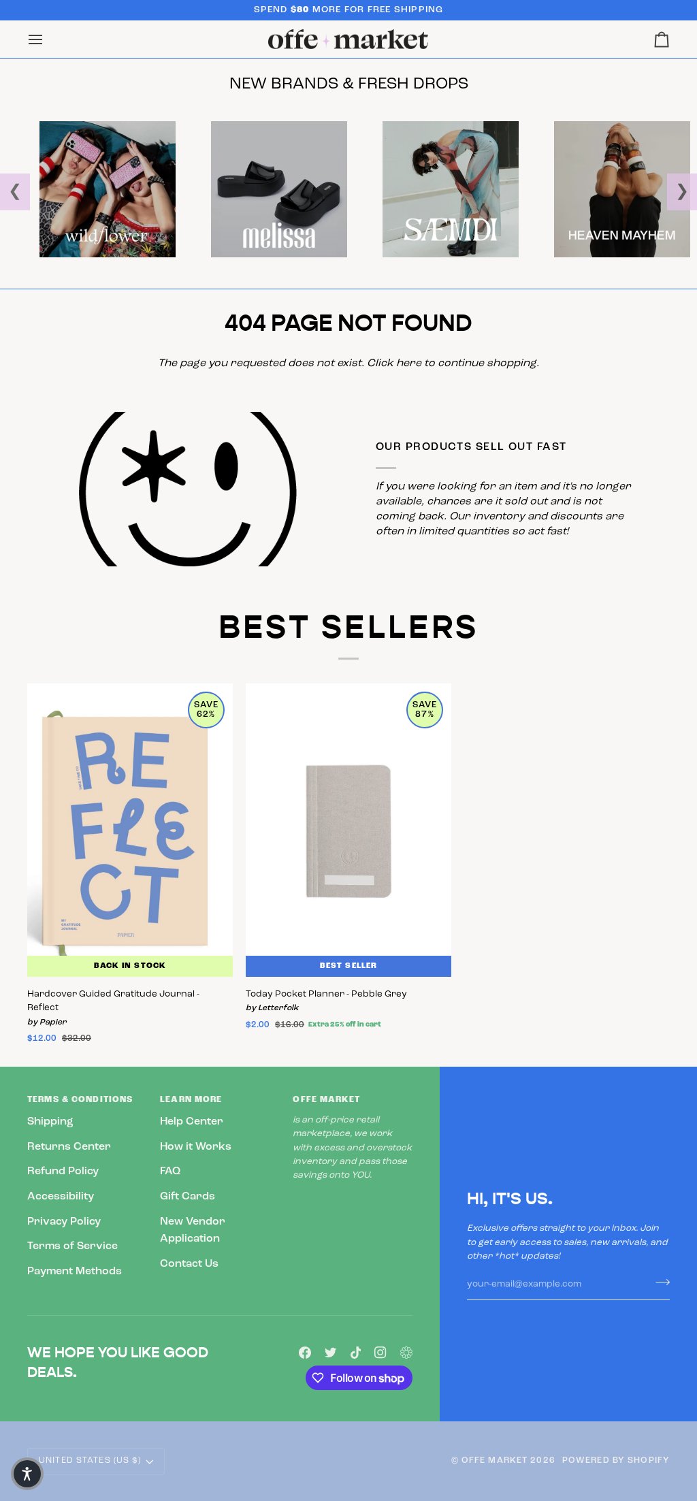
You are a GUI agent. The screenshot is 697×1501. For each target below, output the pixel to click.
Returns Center (69, 1147)
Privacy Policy (64, 1221)
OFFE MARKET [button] (326, 1100)
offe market (494, 1461)
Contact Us (189, 1264)
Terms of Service (72, 1246)
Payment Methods (74, 1271)
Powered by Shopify (616, 1461)
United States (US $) (90, 1461)
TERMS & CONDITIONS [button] (80, 1100)
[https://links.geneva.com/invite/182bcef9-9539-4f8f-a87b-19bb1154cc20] (406, 1352)
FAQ (170, 1171)
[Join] (658, 1282)
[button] (27, 1473)
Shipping (50, 1121)
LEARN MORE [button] (191, 1100)
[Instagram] (380, 1352)
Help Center (191, 1121)
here (408, 363)
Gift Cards (187, 1196)
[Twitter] (331, 1352)
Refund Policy (63, 1171)
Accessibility (60, 1196)
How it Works (195, 1147)
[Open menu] (47, 39)
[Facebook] (305, 1352)
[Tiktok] (356, 1352)
